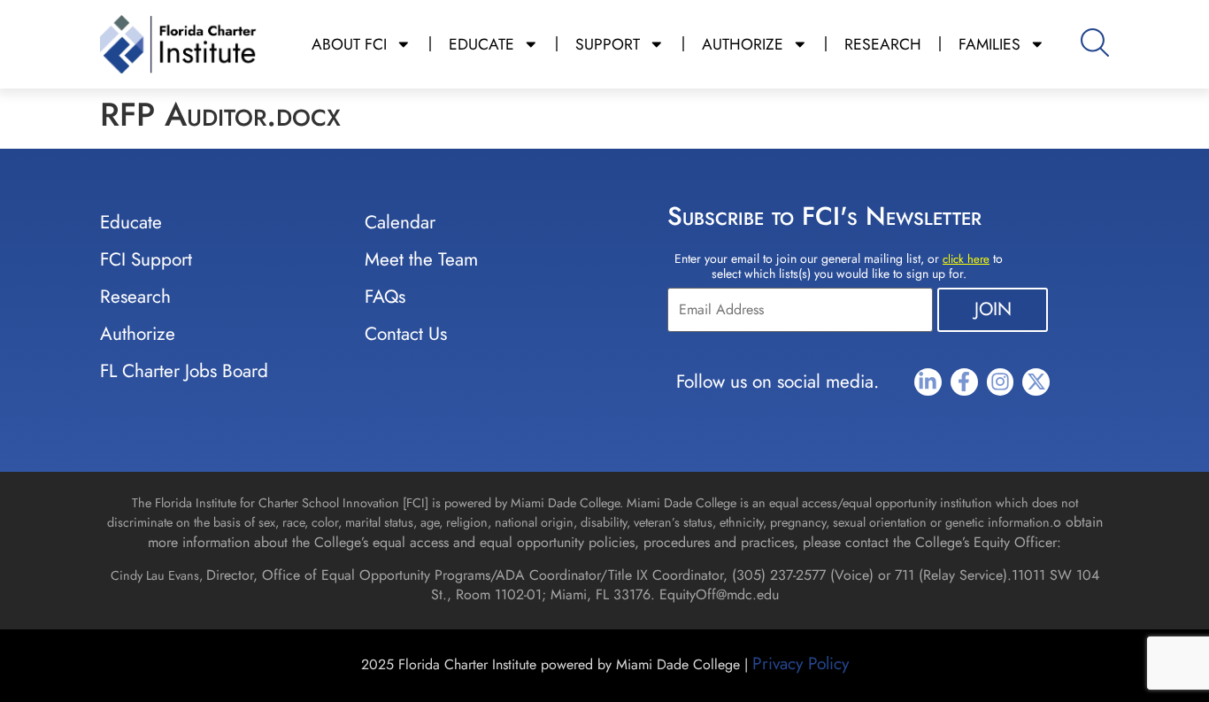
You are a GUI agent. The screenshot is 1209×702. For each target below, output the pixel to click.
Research (135, 296)
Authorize (137, 333)
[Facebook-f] (964, 382)
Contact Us (406, 333)
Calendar (400, 222)
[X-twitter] (1036, 382)
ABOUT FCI (349, 44)
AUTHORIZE (742, 44)
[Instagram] (1000, 382)
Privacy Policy (800, 663)
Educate (131, 222)
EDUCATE (481, 44)
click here (966, 259)
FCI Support (146, 259)
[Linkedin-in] (928, 382)
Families (989, 44)
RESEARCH (882, 44)
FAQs (385, 296)
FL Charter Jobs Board (184, 371)
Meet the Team (421, 259)
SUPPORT (607, 44)
